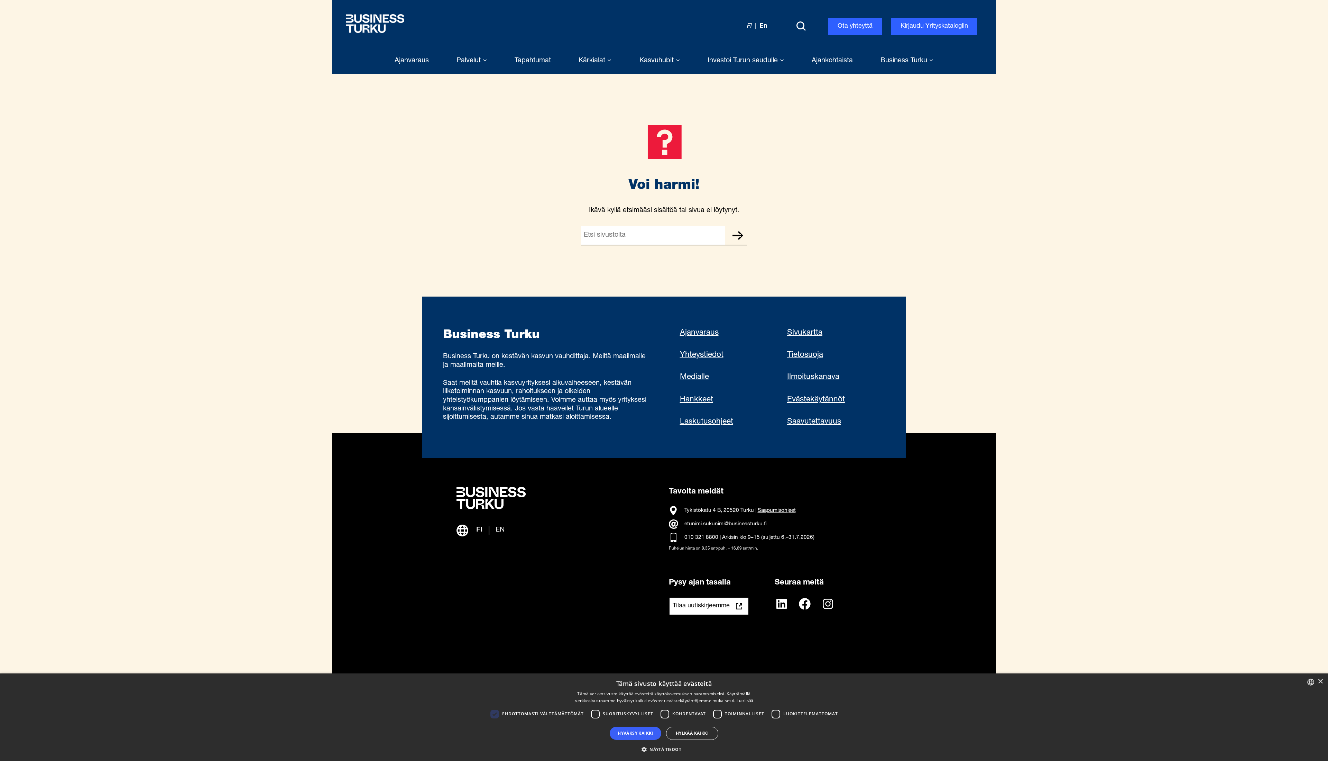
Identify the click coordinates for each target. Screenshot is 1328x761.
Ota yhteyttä (855, 26)
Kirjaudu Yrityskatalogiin (934, 26)
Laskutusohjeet (706, 422)
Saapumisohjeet (777, 510)
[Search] (801, 26)
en (763, 26)
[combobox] (1310, 682)
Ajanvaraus (699, 333)
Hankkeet (696, 400)
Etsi (737, 235)
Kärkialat (593, 60)
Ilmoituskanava (813, 377)
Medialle (694, 377)
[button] (664, 749)
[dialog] (664, 717)
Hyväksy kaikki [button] (635, 733)
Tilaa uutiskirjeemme (701, 606)
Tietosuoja (805, 355)
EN (500, 530)
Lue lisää (745, 701)
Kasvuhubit (657, 60)
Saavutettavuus (814, 422)
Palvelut (469, 60)
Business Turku (904, 60)
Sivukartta (804, 333)
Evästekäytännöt (816, 400)
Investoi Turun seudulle (744, 60)
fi (749, 26)
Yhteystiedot (701, 355)
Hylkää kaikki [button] (692, 733)
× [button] (1320, 681)
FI (479, 530)
